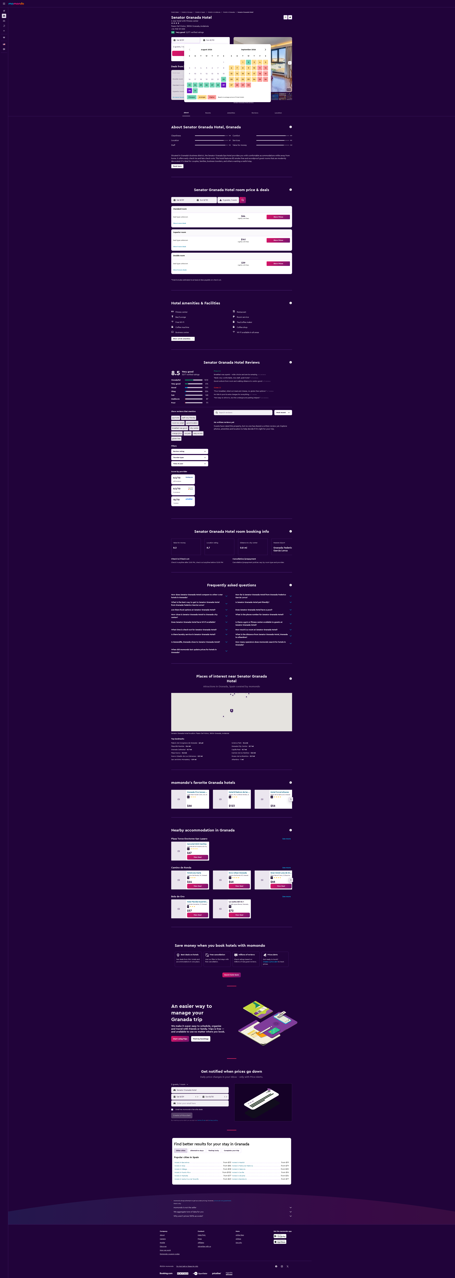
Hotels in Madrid (238, 1162)
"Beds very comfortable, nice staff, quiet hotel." (236, 378)
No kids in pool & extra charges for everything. (235, 394)
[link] (197, 857)
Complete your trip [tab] (231, 1150)
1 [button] (223, 62)
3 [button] (195, 68)
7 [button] (217, 68)
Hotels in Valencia (238, 1169)
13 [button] (212, 74)
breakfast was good (179, 428)
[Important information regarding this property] (290, 531)
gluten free (176, 438)
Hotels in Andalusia (214, 12)
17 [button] (195, 79)
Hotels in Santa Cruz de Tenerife (187, 1179)
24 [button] (195, 85)
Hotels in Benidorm (239, 1179)
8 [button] (223, 68)
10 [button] (195, 74)
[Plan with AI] (4, 30)
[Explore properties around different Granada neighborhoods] (290, 830)
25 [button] (201, 85)
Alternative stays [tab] (197, 1150)
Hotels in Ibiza (180, 1166)
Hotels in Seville (238, 1172)
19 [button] (206, 79)
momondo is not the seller (185, 1208)
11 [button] (201, 74)
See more (286, 839)
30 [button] (189, 91)
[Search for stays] (4, 15)
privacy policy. (213, 1120)
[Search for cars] (4, 20)
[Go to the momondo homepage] (16, 3)
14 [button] (218, 74)
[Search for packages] (4, 25)
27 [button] (212, 85)
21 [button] (218, 79)
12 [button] (206, 74)
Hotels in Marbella (181, 1176)
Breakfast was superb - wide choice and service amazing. (240, 374)
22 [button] (224, 79)
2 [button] (189, 68)
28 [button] (218, 85)
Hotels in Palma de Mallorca (242, 1166)
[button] (4, 3)
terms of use (201, 1120)
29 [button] (224, 85)
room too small (178, 423)
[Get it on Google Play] (280, 1236)
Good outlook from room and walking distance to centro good (242, 381)
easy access (197, 433)
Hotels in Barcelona (182, 1162)
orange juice (177, 433)
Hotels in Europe (187, 12)
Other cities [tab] (180, 1150)
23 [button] (189, 85)
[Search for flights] (4, 11)
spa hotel (175, 418)
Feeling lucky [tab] (214, 1150)
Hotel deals (175, 12)
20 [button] (212, 79)
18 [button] (201, 79)
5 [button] (206, 68)
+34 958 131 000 (178, 29)
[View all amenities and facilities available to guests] (290, 303)
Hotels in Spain (200, 12)
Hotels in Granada (229, 12)
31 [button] (195, 91)
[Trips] (4, 37)
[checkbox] (183, 479)
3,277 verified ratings (195, 32)
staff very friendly (188, 418)
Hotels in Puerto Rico (183, 1172)
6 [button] (212, 68)
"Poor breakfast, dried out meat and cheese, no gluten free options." (244, 391)
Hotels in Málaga (181, 1169)
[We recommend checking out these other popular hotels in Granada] (290, 782)
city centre (194, 428)
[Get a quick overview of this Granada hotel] (290, 127)
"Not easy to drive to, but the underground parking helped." (241, 398)
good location (192, 423)
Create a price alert (270, 962)
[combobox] (202, 1090)
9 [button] (189, 74)
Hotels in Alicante (238, 1176)
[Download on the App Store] (280, 1242)
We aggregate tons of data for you (189, 1212)
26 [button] (206, 85)
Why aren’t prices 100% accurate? (188, 1216)
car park (187, 433)
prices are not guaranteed (222, 1200)
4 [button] (200, 68)
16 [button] (189, 79)
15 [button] (224, 74)
